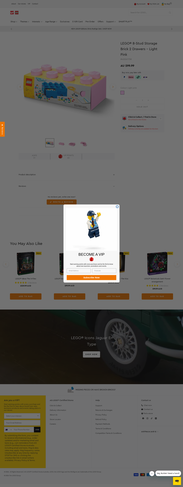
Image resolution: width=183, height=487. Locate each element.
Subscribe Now (91, 277)
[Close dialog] (117, 206)
